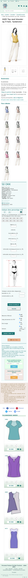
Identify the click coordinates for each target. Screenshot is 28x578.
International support (3, 1)
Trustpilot (12, 1)
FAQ (7, 568)
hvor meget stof (11, 94)
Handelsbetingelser (7, 570)
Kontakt (20, 568)
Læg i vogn (15, 340)
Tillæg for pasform (6, 92)
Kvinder (7, 14)
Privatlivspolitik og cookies (19, 570)
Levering (16, 568)
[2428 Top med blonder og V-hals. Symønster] (14, 45)
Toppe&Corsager (20, 14)
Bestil (14, 366)
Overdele (12, 14)
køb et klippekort (18, 98)
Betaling (11, 568)
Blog (18, 1)
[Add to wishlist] (18, 449)
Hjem (2, 14)
